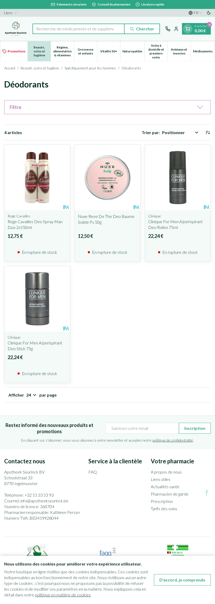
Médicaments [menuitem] (204, 52)
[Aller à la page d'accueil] (15, 29)
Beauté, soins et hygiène (40, 68)
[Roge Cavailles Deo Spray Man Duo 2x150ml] (37, 177)
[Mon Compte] (176, 28)
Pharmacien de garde (170, 493)
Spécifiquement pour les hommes (90, 68)
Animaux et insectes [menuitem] (181, 51)
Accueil (9, 68)
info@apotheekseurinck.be (44, 500)
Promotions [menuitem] (16, 51)
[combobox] (79, 29)
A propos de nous (166, 471)
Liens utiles (160, 479)
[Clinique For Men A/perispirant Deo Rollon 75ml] (178, 177)
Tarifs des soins (164, 508)
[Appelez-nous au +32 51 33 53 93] (167, 28)
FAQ (92, 471)
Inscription (194, 428)
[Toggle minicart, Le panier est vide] (187, 29)
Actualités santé (165, 486)
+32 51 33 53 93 (39, 494)
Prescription (162, 501)
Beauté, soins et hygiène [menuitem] (42, 51)
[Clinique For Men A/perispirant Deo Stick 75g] (37, 299)
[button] (107, 107)
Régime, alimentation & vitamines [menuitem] (63, 51)
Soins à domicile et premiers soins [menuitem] (157, 51)
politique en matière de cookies (63, 594)
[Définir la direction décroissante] (208, 132)
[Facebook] (207, 493)
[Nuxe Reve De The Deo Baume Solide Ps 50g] (107, 177)
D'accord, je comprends (182, 579)
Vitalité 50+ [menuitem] (110, 52)
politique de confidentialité (172, 440)
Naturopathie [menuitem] (133, 52)
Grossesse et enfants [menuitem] (87, 51)
